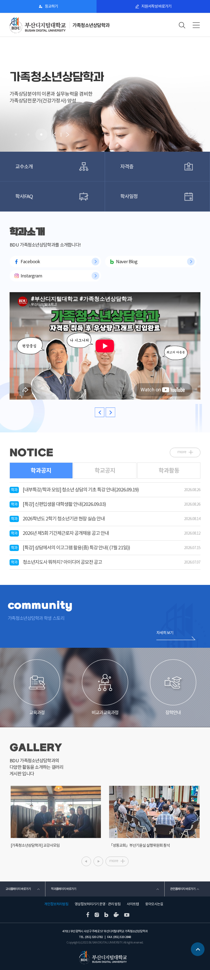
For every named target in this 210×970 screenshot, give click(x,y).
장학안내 (173, 713)
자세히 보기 (164, 632)
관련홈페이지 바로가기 (182, 889)
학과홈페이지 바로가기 (63, 889)
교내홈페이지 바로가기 (18, 889)
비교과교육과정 (105, 713)
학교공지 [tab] (105, 470)
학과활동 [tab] (169, 470)
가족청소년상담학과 (90, 25)
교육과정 (37, 713)
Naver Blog (126, 262)
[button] (16, 134)
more (181, 451)
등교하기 (51, 6)
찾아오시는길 (154, 904)
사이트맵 (133, 904)
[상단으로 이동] (198, 949)
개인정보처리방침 (56, 904)
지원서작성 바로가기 (156, 6)
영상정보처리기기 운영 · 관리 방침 (98, 904)
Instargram (31, 276)
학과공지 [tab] (41, 470)
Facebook (30, 262)
